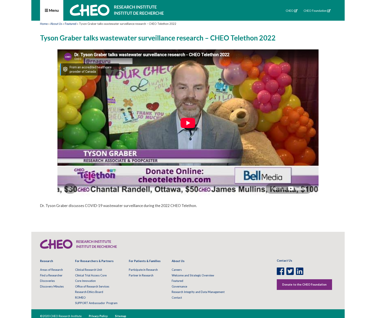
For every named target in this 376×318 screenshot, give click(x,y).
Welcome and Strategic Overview (193, 275)
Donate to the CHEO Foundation (304, 284)
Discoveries (47, 281)
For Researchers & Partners (94, 261)
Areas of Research (51, 269)
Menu (53, 10)
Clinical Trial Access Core (91, 275)
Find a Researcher (51, 275)
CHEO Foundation (315, 10)
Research (46, 261)
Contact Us (284, 260)
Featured (70, 23)
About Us (56, 23)
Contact (177, 297)
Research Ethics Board (89, 292)
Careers (177, 269)
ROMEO (80, 297)
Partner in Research (141, 275)
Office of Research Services (92, 286)
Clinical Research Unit (88, 269)
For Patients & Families (145, 261)
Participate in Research (143, 269)
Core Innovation (85, 281)
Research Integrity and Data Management (198, 292)
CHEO (290, 10)
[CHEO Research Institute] (117, 14)
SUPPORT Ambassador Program (96, 303)
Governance (179, 286)
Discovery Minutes (52, 286)
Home (44, 23)
